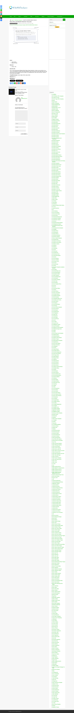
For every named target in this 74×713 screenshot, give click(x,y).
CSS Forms (54, 285)
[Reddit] (1, 16)
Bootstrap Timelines (55, 187)
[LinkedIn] (1, 14)
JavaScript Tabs (55, 508)
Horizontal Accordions (56, 430)
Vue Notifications (55, 699)
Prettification (54, 619)
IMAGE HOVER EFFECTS (56, 466)
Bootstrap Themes (55, 186)
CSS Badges (54, 229)
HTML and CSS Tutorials (56, 447)
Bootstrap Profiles (55, 167)
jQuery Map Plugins (55, 557)
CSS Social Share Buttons (56, 375)
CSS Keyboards (55, 315)
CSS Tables (54, 385)
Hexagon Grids (54, 427)
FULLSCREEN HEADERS (56, 424)
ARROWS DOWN (55, 109)
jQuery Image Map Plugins (56, 550)
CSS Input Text (54, 314)
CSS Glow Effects (55, 291)
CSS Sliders (54, 369)
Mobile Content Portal (56, 600)
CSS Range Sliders (55, 357)
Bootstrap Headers (55, 147)
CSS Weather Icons (55, 407)
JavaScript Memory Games (57, 493)
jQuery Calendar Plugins (56, 521)
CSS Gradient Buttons (56, 294)
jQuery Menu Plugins (55, 560)
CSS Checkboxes (55, 252)
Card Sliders (54, 200)
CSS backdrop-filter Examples (57, 222)
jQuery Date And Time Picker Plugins (58, 535)
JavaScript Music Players (56, 496)
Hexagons (54, 428)
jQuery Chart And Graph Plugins (57, 525)
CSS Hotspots (54, 305)
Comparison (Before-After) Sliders (58, 205)
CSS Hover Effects (55, 308)
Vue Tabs (53, 702)
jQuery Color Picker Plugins (57, 528)
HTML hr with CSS (55, 456)
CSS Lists (54, 320)
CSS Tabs (53, 386)
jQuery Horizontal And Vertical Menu (58, 544)
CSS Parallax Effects (55, 350)
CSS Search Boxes (55, 363)
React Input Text (55, 626)
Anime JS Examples (55, 103)
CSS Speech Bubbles (56, 376)
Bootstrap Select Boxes (56, 174)
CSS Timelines (54, 398)
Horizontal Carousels (55, 431)
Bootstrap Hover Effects (56, 149)
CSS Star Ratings (55, 379)
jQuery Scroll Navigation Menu (57, 580)
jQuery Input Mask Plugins (56, 551)
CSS (14, 16)
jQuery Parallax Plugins (56, 574)
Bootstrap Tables (55, 182)
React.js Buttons (55, 643)
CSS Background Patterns (56, 224)
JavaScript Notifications (56, 497)
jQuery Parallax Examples (56, 573)
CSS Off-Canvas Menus (56, 343)
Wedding (53, 705)
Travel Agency (54, 676)
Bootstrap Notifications (56, 159)
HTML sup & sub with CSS (56, 459)
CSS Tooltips (54, 402)
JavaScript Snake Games (56, 503)
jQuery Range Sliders (55, 577)
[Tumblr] (1, 18)
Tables (53, 670)
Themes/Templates (50, 16)
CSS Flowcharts (55, 282)
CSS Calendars (54, 248)
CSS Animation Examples (56, 218)
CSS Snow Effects (55, 372)
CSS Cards (54, 249)
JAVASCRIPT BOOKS (56, 483)
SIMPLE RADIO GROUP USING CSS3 (20, 90)
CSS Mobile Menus (55, 334)
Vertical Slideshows (55, 689)
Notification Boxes (55, 609)
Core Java (54, 206)
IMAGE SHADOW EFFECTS (57, 470)
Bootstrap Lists (55, 150)
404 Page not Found (55, 97)
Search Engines (54, 656)
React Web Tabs (55, 640)
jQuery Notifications (55, 564)
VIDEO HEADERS (55, 694)
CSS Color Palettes (55, 259)
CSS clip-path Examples (56, 255)
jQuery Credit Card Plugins (56, 534)
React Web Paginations (56, 639)
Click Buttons (54, 203)
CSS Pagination (54, 346)
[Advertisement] (46, 8)
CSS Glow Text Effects (56, 292)
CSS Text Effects (55, 389)
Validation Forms (55, 683)
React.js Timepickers (55, 649)
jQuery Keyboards (55, 554)
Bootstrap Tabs (54, 183)
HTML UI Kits (54, 460)
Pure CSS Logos (55, 623)
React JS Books (55, 627)
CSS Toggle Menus (55, 399)
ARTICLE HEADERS (55, 110)
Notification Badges (55, 607)
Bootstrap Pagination (55, 163)
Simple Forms (54, 659)
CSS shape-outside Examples (57, 366)
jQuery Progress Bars (56, 576)
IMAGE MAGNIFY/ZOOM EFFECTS (58, 468)
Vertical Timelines (55, 691)
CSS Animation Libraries (56, 219)
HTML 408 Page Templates (57, 444)
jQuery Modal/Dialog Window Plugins (58, 561)
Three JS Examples (55, 673)
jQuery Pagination (55, 567)
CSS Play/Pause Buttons (56, 353)
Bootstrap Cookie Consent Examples (58, 133)
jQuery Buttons (54, 519)
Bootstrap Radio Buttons (56, 171)
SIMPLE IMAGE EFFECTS (56, 661)
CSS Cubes (54, 265)
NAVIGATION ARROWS (56, 604)
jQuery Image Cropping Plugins (57, 548)
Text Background (55, 672)
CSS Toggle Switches (56, 401)
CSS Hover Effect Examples (57, 307)
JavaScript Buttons (55, 484)
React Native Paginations (56, 630)
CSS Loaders (54, 321)
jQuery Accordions (55, 515)
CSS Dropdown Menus (56, 273)
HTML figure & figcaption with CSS (58, 453)
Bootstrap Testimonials (56, 184)
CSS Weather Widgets (56, 408)
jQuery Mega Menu (55, 558)
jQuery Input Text (55, 553)
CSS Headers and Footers (56, 299)
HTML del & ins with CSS (56, 449)
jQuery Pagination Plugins (56, 570)
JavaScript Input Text (55, 490)
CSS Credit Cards (55, 264)
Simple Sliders (54, 662)
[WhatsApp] (1, 10)
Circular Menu (54, 202)
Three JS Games (55, 675)
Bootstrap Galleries (55, 144)
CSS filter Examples (55, 275)
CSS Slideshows (55, 370)
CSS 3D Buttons (55, 211)
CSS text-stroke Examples (56, 395)
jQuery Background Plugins (56, 516)
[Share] (1, 20)
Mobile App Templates (56, 597)
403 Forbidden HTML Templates (57, 96)
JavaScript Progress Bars (56, 500)
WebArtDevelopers (22, 23)
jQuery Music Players (56, 563)
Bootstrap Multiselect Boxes (57, 156)
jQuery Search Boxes (55, 582)
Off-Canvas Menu (55, 610)
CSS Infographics (55, 312)
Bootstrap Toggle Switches (57, 190)
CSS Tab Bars (54, 383)
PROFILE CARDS (55, 622)
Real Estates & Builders (56, 651)
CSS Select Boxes (55, 365)
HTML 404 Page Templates (57, 443)
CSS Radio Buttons (55, 356)
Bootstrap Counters (55, 135)
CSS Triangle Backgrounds (56, 404)
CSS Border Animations (56, 235)
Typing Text (54, 679)
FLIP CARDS (54, 420)
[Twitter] (1, 8)
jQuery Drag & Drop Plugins (57, 537)
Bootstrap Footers (55, 141)
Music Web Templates (56, 603)
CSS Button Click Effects (56, 240)
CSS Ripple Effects (55, 360)
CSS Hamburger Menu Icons (57, 298)
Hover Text (54, 441)
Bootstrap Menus (55, 153)
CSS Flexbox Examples (56, 279)
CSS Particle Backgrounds (56, 352)
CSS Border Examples (18, 20)
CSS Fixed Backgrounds (56, 276)
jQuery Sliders (54, 587)
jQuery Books (54, 518)
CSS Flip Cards (54, 281)
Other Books (54, 611)
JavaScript (25, 16)
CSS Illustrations (55, 310)
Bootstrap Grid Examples (56, 146)
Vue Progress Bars (55, 701)
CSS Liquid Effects (55, 318)
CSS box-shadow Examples (57, 238)
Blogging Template (55, 119)
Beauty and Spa (54, 116)
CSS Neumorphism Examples (57, 340)
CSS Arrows (54, 221)
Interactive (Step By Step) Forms (58, 474)
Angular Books (54, 101)
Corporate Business (55, 208)
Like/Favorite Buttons (56, 593)
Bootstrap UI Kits (55, 192)
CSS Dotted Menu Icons (56, 270)
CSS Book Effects (55, 233)
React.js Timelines (55, 648)
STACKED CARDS (55, 665)
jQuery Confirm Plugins (56, 529)
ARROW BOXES (55, 106)
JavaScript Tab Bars (55, 506)
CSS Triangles (54, 405)
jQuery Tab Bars (55, 590)
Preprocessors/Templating (57, 617)
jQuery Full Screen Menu (56, 541)
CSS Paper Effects (55, 349)
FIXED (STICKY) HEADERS (56, 418)
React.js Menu (54, 646)
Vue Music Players (55, 698)
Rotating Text (54, 655)
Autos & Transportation (56, 112)
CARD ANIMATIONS (55, 196)
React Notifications (55, 633)
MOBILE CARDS (55, 598)
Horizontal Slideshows (56, 434)
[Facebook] (1, 6)
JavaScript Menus (55, 495)
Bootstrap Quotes (55, 170)
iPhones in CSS (54, 477)
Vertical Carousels (55, 686)
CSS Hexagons (54, 302)
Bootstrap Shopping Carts (56, 176)
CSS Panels (54, 347)
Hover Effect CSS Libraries (57, 439)
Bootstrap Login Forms (56, 152)
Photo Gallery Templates (56, 616)
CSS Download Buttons (56, 272)
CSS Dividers (54, 269)
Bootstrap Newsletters (56, 157)
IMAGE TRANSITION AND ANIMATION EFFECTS (56, 473)
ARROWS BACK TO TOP (56, 107)
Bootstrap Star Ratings (56, 180)
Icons (53, 465)
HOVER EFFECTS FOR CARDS (57, 440)
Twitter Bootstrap (55, 678)
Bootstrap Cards (55, 126)
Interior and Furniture (55, 476)
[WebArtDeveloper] (18, 9)
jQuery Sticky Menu (55, 588)
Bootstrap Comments (56, 132)
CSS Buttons (54, 245)
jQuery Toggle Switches (56, 591)
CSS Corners (54, 262)
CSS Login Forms (55, 323)
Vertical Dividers (55, 688)
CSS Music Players (55, 339)
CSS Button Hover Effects (56, 242)
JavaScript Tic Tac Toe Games (57, 512)
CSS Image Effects (55, 311)
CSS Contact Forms (55, 261)
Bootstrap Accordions (56, 120)
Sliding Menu (54, 664)
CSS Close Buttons (55, 258)
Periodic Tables (55, 613)
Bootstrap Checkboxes (56, 130)
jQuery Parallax (54, 571)
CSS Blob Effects (55, 230)
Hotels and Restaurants (56, 437)
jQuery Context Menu (55, 531)
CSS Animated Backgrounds (57, 216)
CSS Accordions (55, 215)
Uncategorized (54, 681)
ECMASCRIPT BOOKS (56, 410)
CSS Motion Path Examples (57, 337)
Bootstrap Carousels (55, 127)
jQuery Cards (54, 522)
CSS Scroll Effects (55, 362)
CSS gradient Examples (56, 295)
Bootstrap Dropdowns (56, 140)
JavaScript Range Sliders (56, 502)
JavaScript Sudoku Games (56, 505)
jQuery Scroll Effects (55, 579)
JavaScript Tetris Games (56, 509)
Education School (55, 414)
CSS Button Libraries (55, 243)
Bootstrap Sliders (55, 179)
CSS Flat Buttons (55, 278)
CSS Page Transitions (56, 344)
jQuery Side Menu (55, 585)
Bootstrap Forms (55, 143)
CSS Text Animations (55, 388)
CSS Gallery (54, 289)
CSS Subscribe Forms (56, 382)
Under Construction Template (57, 682)
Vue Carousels (54, 695)
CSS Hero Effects (55, 301)
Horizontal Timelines (55, 436)
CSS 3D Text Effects (55, 212)
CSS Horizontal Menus (56, 304)
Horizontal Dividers (55, 433)
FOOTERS (54, 421)
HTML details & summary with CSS (58, 450)
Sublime (43, 16)
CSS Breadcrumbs (55, 239)
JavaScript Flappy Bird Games (57, 487)
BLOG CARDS (54, 117)
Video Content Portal (55, 692)
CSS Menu (54, 330)
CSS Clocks (54, 256)
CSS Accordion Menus (56, 213)
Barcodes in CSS (55, 113)
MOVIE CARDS (54, 601)
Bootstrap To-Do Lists (56, 189)
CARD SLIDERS (55, 199)
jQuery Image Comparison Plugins (58, 547)
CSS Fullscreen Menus (56, 288)
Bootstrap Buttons (55, 125)
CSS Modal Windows (55, 336)
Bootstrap (37, 16)
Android (53, 100)
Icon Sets (53, 463)
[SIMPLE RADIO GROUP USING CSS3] (12, 94)
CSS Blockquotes (55, 232)
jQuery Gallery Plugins (56, 542)
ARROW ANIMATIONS (56, 104)
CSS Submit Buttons (55, 381)
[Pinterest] (1, 12)
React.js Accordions (55, 642)
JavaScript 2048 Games (56, 480)
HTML (31, 16)
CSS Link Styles (55, 317)
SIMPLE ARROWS (55, 658)
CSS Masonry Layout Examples (57, 327)
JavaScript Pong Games (56, 499)
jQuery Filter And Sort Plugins (57, 538)
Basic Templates (55, 114)
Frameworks (54, 423)
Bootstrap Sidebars (55, 177)
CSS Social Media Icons (56, 373)
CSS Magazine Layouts (56, 324)
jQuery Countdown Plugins (56, 532)
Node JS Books (55, 606)
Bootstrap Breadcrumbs (56, 123)
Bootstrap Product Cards (56, 166)
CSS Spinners (54, 378)
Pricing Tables (54, 620)
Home (11, 16)
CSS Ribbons (54, 359)
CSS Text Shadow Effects (56, 394)
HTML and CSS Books (56, 446)
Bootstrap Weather (55, 193)
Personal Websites (55, 614)
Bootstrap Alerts (55, 122)
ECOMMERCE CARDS (56, 411)
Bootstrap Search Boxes (56, 173)
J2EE (53, 479)
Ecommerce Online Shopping (57, 412)
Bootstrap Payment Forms (56, 164)
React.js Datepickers (55, 645)
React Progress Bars (55, 636)
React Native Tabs (55, 632)
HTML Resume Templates (56, 457)
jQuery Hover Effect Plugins (57, 545)
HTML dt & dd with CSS (56, 452)
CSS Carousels (54, 251)
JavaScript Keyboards (56, 492)
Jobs (53, 513)
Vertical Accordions (55, 685)
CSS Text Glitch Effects (56, 392)
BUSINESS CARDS (55, 195)
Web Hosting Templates (56, 704)
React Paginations (55, 635)
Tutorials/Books (59, 16)
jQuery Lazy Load (55, 555)
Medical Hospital (55, 594)
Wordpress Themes (55, 707)
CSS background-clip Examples (57, 227)
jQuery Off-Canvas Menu (56, 566)
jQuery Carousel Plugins (56, 524)
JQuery (19, 16)
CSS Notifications (55, 341)
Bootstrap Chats (55, 129)
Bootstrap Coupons (55, 136)
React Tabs (54, 638)
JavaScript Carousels (56, 486)
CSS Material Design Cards (57, 328)
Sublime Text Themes (56, 669)
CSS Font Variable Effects (56, 283)
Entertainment (54, 415)
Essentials (54, 417)
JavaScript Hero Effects (56, 489)
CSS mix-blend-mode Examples (57, 333)
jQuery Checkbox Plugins (56, 526)
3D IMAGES (54, 94)
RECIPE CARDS (55, 652)
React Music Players (55, 629)
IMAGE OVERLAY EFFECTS (57, 469)
